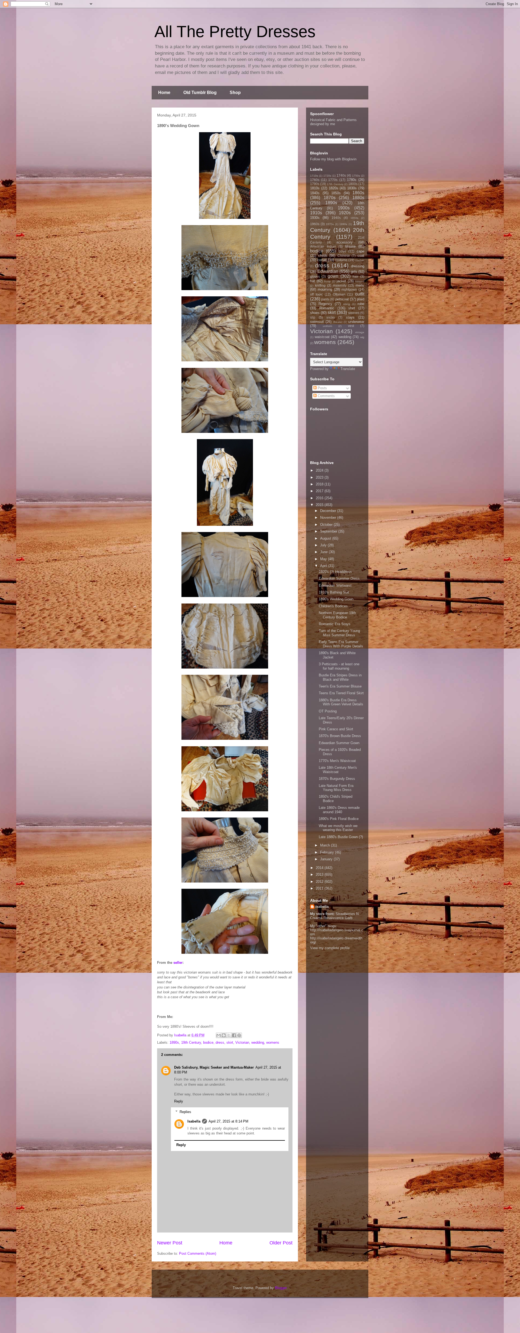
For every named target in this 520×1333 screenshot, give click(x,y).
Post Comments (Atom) (197, 1253)
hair (355, 276)
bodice (208, 1042)
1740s (341, 175)
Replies (185, 1112)
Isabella (193, 1121)
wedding (257, 1042)
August (326, 538)
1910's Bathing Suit (334, 592)
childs (322, 256)
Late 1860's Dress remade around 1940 (339, 810)
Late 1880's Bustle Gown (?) (341, 837)
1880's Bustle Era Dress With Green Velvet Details (341, 702)
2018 (320, 484)
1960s (314, 224)
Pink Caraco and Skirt (336, 729)
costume (341, 260)
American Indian (323, 246)
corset (322, 260)
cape (360, 251)
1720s (327, 175)
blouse (350, 246)
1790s (314, 184)
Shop (235, 92)
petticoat (342, 299)
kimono (359, 281)
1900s (344, 208)
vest (351, 325)
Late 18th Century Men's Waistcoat (338, 770)
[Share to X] (229, 1035)
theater (337, 321)
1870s (330, 197)
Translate (347, 369)
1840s (315, 193)
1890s (174, 1042)
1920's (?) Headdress (335, 572)
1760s (314, 179)
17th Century (335, 184)
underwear (356, 322)
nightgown (349, 289)
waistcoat (322, 337)
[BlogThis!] (223, 1035)
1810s (315, 188)
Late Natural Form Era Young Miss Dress (336, 788)
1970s (330, 224)
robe (361, 304)
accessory (344, 242)
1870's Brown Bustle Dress (340, 736)
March (325, 845)
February (327, 852)
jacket (341, 281)
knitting (320, 285)
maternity (339, 285)
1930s (315, 218)
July (324, 545)
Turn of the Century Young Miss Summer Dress (339, 633)
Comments (326, 396)
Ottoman (339, 294)
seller (178, 963)
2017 (320, 491)
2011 (320, 888)
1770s (332, 179)
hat (312, 281)
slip (312, 317)
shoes (315, 313)
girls (354, 272)
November (328, 517)
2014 (320, 868)
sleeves (353, 312)
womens (272, 1042)
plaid (360, 299)
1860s (358, 192)
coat (361, 256)
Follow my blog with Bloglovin (333, 159)
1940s (336, 217)
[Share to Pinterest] (239, 1035)
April (324, 566)
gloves (315, 276)
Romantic (326, 308)
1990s (343, 224)
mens (360, 285)
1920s (345, 212)
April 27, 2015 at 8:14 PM (228, 1121)
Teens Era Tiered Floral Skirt (341, 693)
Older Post (280, 1243)
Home (164, 92)
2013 (320, 875)
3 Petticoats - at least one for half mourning (339, 666)
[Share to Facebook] (234, 1035)
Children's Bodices (333, 606)
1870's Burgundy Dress (337, 779)
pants (325, 299)
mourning (325, 289)
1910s (316, 212)
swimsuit (317, 322)
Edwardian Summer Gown (339, 743)
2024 (320, 470)
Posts (322, 388)
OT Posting (328, 711)
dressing (357, 266)
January (327, 859)
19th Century (191, 1042)
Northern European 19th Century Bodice (337, 615)
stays (350, 317)
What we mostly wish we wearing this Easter (338, 828)
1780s (351, 180)
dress (220, 1042)
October (327, 525)
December (328, 511)
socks (330, 317)
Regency (325, 304)
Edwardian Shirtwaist (335, 585)
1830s (352, 188)
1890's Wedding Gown (336, 599)
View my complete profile (330, 948)
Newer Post (169, 1243)
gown (333, 276)
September (329, 531)
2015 (320, 505)
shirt (351, 308)
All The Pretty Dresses (235, 31)
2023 (320, 477)
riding (346, 304)
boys (342, 251)
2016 (320, 498)
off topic (316, 294)
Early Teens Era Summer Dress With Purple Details (341, 644)
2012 (320, 882)
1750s (356, 175)
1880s (358, 197)
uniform (327, 326)
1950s (354, 217)
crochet (359, 260)
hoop (327, 281)
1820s (333, 188)
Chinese (343, 255)
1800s (353, 184)
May (324, 559)
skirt (229, 1042)
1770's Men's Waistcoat (337, 761)
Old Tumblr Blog (200, 92)
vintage (359, 332)
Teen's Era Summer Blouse (340, 686)
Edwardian (327, 271)
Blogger (281, 1288)
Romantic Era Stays (334, 624)
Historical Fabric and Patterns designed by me (333, 122)
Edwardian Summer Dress (339, 578)
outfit (359, 294)
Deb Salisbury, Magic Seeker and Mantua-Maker (214, 1067)
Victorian (242, 1042)
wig (362, 337)
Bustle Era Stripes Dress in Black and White (340, 677)
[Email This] (218, 1035)
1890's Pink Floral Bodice (339, 819)
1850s (336, 193)
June (324, 552)
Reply (178, 1101)
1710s (314, 175)
